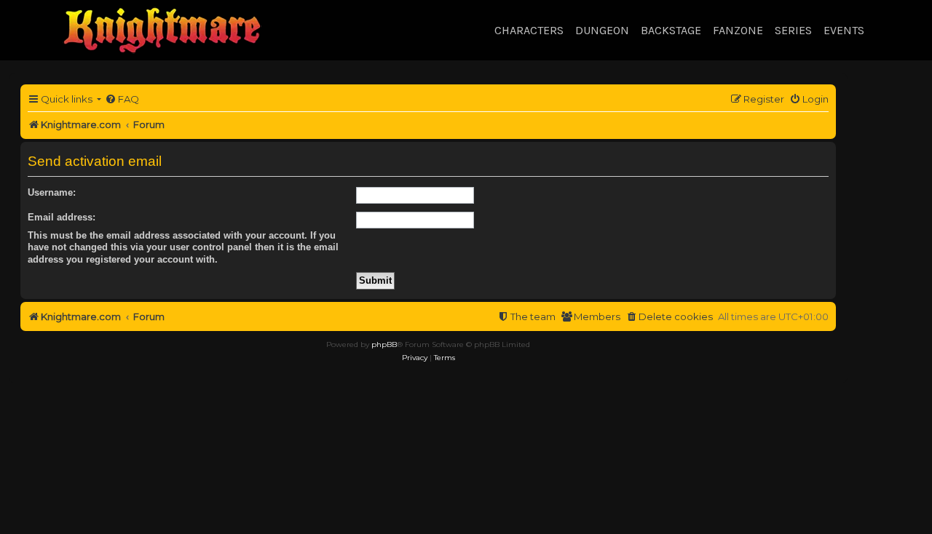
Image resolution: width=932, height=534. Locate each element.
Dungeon (602, 30)
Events (844, 30)
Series (793, 30)
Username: (52, 192)
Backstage (671, 30)
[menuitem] (122, 99)
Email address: (61, 217)
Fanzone (738, 30)
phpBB (384, 344)
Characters (529, 30)
